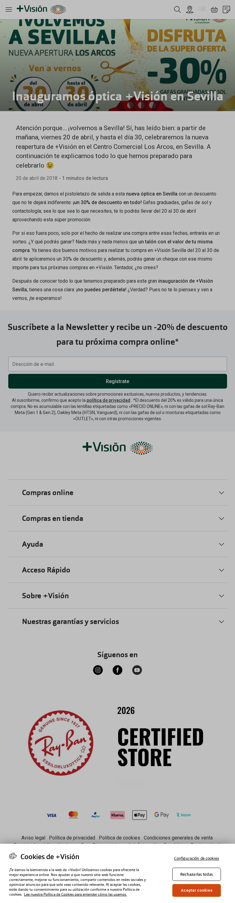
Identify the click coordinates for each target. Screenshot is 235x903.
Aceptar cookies (196, 890)
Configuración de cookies (196, 858)
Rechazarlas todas (196, 874)
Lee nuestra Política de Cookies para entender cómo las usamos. (75, 894)
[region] (117, 873)
